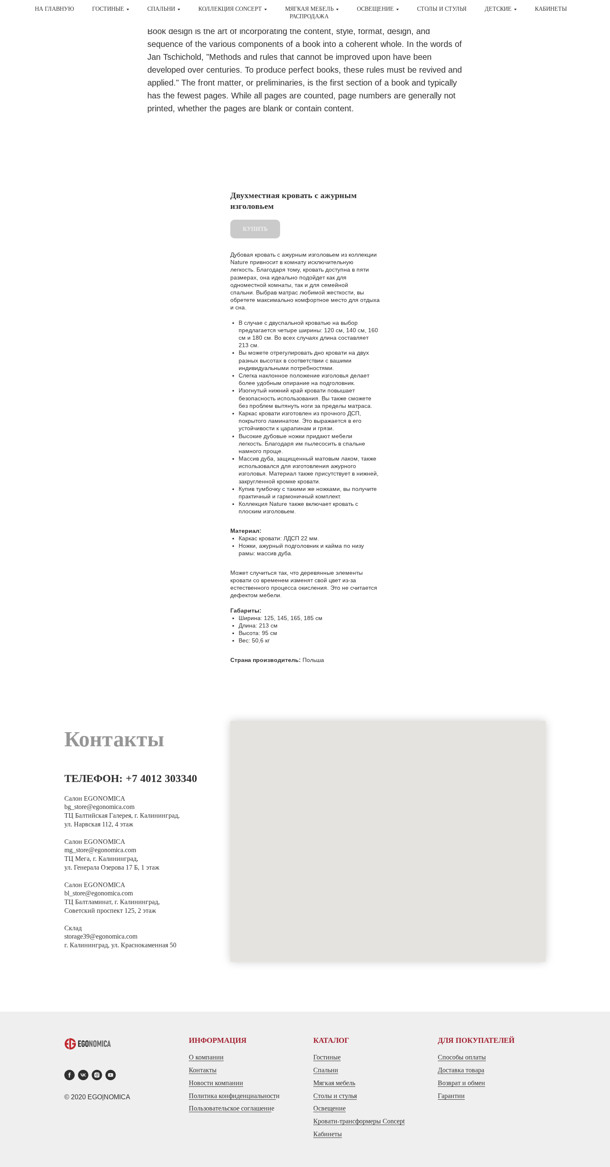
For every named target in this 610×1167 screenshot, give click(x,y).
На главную (54, 9)
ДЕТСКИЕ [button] (498, 9)
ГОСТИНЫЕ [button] (108, 9)
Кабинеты (551, 9)
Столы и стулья (335, 1095)
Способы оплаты (462, 1057)
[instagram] (97, 1075)
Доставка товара (461, 1070)
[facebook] (69, 1075)
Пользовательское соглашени (230, 1108)
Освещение (329, 1108)
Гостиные (327, 1057)
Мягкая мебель (334, 1082)
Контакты (203, 1070)
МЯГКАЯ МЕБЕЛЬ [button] (309, 9)
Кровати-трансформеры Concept (359, 1121)
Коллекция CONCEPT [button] (230, 9)
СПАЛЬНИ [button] (161, 9)
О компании (206, 1057)
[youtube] (110, 1075)
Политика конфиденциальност (232, 1095)
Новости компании (216, 1082)
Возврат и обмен (461, 1082)
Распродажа (309, 16)
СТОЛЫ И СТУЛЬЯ (441, 9)
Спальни (325, 1070)
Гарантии (451, 1095)
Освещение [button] (375, 9)
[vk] (83, 1075)
